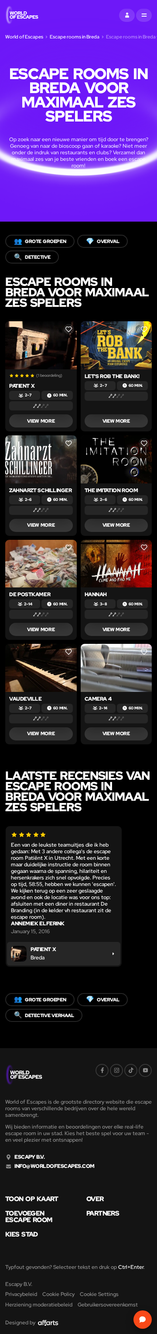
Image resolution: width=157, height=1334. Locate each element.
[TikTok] (130, 1070)
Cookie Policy (58, 1294)
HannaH (96, 594)
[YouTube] (145, 1070)
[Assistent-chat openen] (142, 1319)
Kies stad (21, 1234)
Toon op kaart (31, 1199)
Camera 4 (98, 698)
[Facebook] (102, 1070)
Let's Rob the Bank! (112, 376)
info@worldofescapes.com (54, 1166)
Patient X (21, 385)
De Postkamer (29, 594)
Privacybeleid (21, 1294)
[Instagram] (116, 1070)
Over (95, 1199)
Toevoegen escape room (28, 1216)
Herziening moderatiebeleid (38, 1304)
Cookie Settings (99, 1294)
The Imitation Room (111, 490)
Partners (102, 1213)
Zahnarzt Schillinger (40, 490)
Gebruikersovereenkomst (108, 1304)
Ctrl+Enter (130, 1267)
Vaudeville (25, 698)
